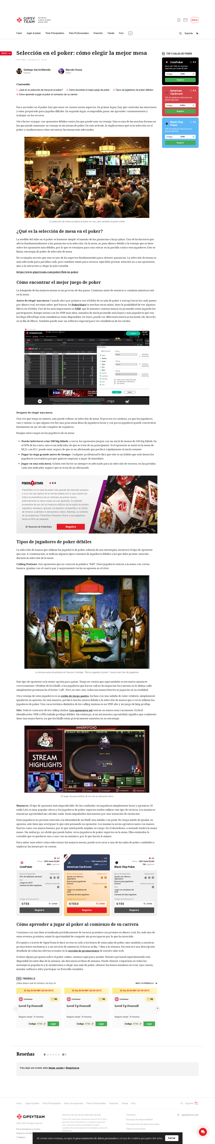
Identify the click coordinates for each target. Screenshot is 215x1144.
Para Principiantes (54, 33)
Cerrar (172, 1138)
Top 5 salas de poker (179, 53)
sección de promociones (83, 950)
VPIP (78, 308)
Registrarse (72, 1068)
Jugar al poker (33, 33)
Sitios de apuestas (73, 1103)
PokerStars (79, 304)
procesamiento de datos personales (96, 1138)
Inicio (19, 1103)
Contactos (131, 1115)
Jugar (53, 1024)
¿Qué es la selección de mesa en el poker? (41, 90)
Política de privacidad (136, 1129)
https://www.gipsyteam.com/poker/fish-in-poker (47, 272)
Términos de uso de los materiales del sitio (81, 1115)
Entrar (195, 20)
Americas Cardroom (176, 92)
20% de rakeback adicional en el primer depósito (178, 98)
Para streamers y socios (28, 1129)
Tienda (110, 33)
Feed (19, 33)
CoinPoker (176, 62)
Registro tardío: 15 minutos (31, 1017)
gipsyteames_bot (190, 1115)
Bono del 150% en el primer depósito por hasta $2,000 (176, 67)
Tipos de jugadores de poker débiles (134, 90)
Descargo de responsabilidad (139, 1119)
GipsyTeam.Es (35, 1123)
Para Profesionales (79, 33)
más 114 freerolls (145, 983)
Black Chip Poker (176, 123)
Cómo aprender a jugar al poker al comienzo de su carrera (48, 94)
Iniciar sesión (56, 1068)
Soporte (189, 1103)
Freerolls (98, 33)
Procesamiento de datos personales (142, 1124)
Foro (121, 33)
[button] (157, 1008)
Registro (71, 526)
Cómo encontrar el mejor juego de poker (89, 90)
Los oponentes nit (81, 710)
